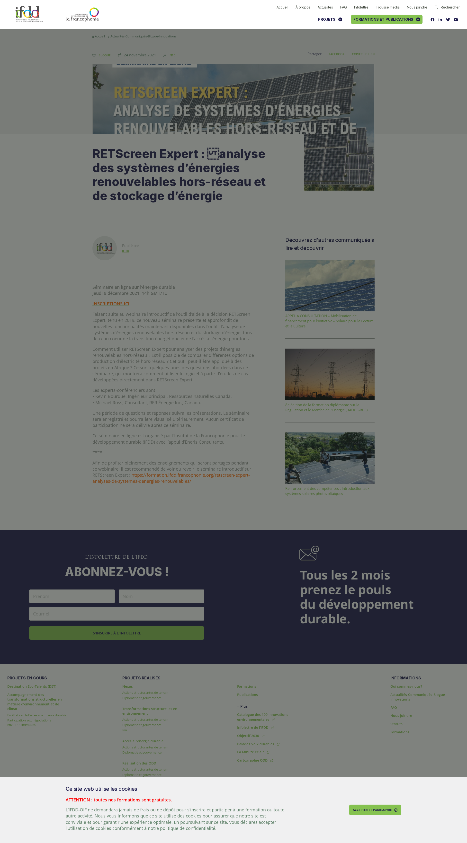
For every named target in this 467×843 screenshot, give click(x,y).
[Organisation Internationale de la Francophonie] (82, 15)
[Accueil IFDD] (29, 14)
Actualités (325, 7)
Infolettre (361, 7)
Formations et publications (383, 19)
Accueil (282, 7)
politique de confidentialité (187, 828)
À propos (303, 7)
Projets (326, 19)
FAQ (343, 7)
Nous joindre (417, 7)
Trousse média (388, 7)
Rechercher (450, 7)
